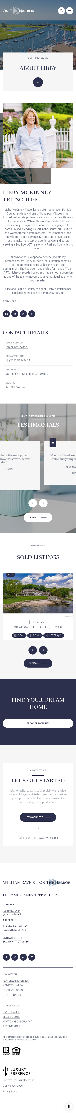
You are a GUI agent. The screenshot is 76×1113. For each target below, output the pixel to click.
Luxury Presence (25, 1077)
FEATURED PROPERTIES (16, 977)
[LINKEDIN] (14, 313)
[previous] (32, 647)
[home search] (61, 10)
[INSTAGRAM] (23, 313)
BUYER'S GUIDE (11, 1008)
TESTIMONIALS (11, 1023)
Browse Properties (38, 720)
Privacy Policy (10, 1088)
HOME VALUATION (13, 982)
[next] (43, 647)
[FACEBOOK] (31, 313)
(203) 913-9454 (19, 360)
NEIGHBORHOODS (13, 987)
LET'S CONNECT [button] (12, 992)
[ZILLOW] (6, 313)
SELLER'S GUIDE (11, 1013)
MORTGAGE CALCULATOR (17, 1018)
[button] (38, 814)
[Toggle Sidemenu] (69, 10)
